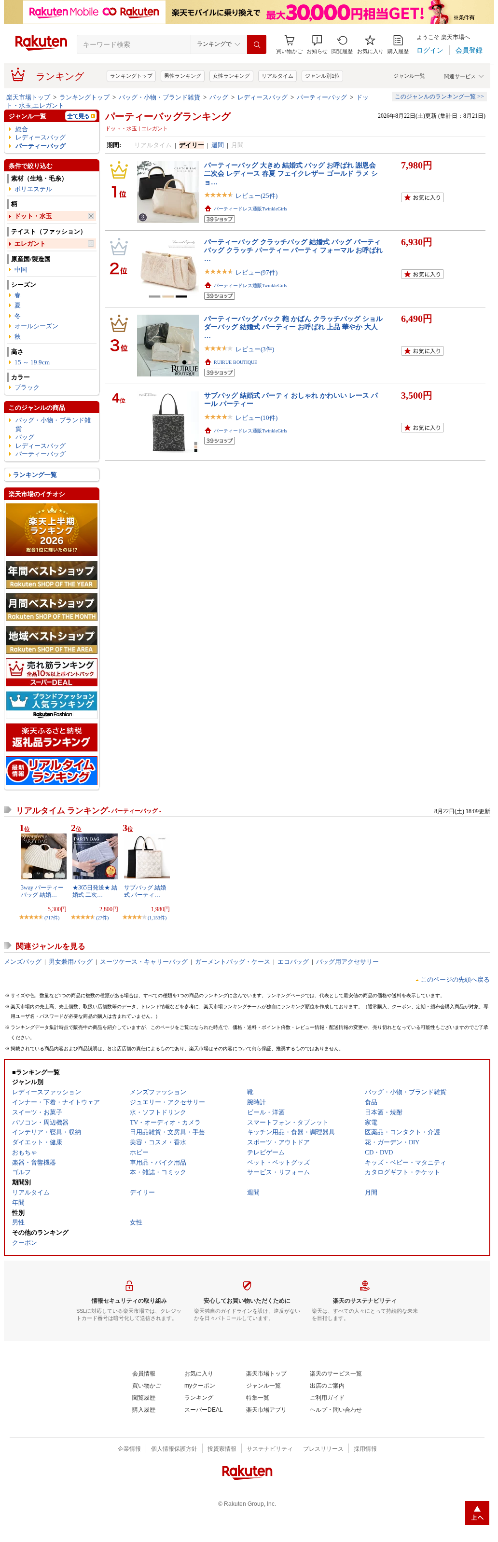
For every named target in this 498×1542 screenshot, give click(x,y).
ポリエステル (33, 189)
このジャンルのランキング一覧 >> (439, 96)
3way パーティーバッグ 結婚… (42, 891)
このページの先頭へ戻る (455, 979)
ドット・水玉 (33, 216)
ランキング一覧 (35, 474)
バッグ (218, 97)
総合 (21, 129)
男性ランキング (182, 76)
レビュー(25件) (256, 195)
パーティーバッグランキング (168, 116)
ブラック (27, 387)
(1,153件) (157, 917)
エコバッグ (293, 961)
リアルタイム (277, 76)
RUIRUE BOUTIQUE (235, 362)
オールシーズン (36, 326)
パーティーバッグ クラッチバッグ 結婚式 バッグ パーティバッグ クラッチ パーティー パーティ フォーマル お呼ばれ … (293, 250)
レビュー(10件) (256, 417)
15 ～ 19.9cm (32, 362)
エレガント (30, 243)
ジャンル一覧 (409, 76)
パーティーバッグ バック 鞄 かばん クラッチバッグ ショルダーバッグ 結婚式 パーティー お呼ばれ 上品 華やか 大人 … (293, 327)
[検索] (256, 44)
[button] (317, 45)
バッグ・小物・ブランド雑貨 (159, 97)
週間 (217, 145)
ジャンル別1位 (322, 76)
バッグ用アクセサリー (347, 961)
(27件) (102, 917)
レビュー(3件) (254, 349)
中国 (20, 269)
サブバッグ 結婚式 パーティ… (145, 891)
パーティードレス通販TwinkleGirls (250, 208)
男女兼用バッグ (71, 961)
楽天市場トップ (28, 97)
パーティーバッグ (322, 97)
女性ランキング (231, 76)
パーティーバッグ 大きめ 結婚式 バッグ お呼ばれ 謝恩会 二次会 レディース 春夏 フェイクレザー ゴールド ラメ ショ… (291, 173)
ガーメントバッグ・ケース (232, 961)
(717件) (51, 917)
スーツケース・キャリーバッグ (144, 961)
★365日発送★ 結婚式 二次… (94, 891)
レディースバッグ (262, 97)
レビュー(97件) (256, 272)
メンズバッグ (23, 961)
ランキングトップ (131, 76)
